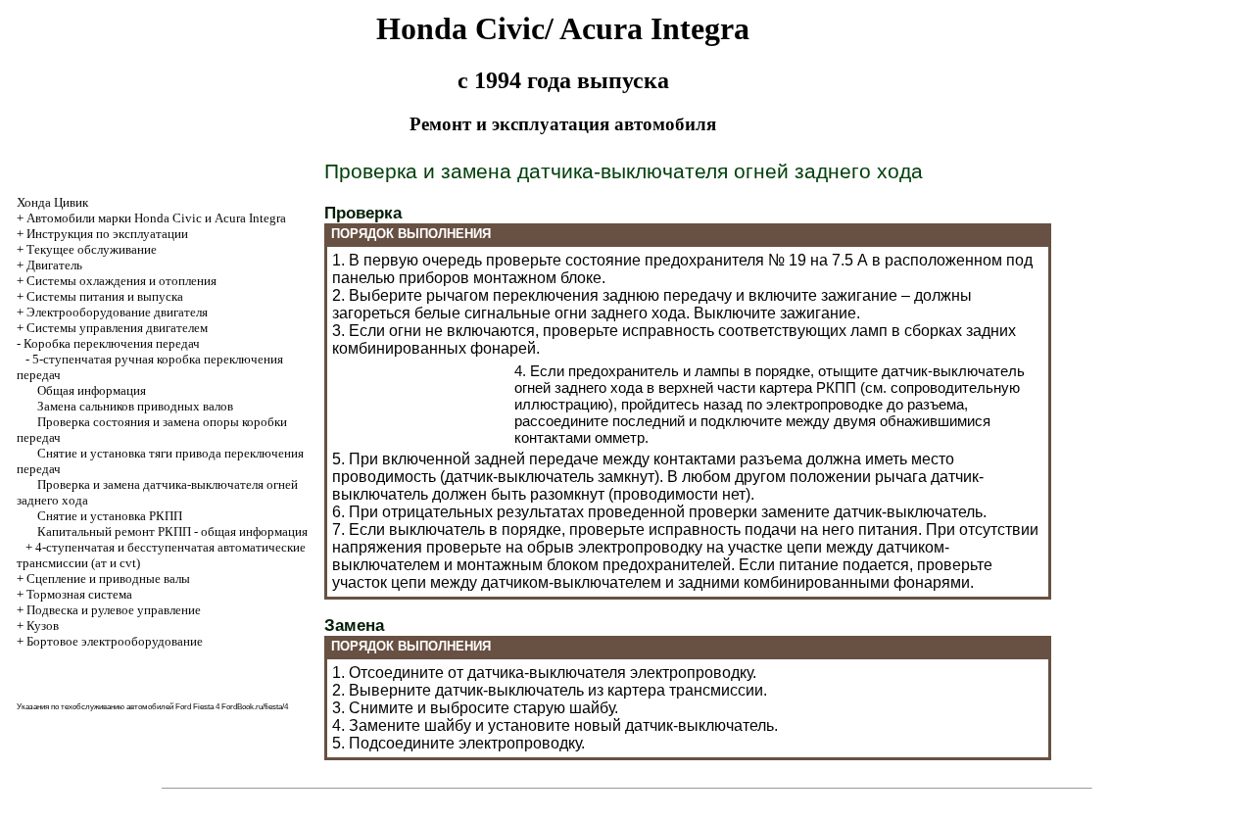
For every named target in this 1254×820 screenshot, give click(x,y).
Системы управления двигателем (117, 327)
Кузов (42, 625)
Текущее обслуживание (91, 249)
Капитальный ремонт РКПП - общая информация (172, 531)
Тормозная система (79, 594)
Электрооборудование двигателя (117, 312)
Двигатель (54, 265)
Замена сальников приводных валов (135, 406)
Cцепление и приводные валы (108, 578)
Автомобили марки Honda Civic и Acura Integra (156, 218)
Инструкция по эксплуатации (107, 233)
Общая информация (91, 390)
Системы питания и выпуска (104, 296)
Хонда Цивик (52, 202)
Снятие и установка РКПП (109, 515)
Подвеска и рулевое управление (113, 610)
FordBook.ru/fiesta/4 (254, 706)
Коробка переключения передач (112, 343)
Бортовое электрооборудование (114, 641)
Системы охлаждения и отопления (121, 280)
